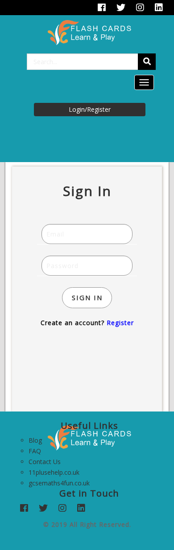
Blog (35, 440)
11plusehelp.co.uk (54, 472)
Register (120, 322)
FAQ (35, 451)
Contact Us (45, 461)
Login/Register (90, 109)
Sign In (87, 297)
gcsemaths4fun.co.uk (59, 483)
